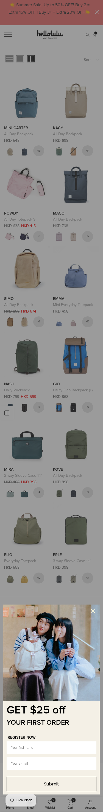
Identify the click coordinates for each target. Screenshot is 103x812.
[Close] (93, 611)
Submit (51, 784)
